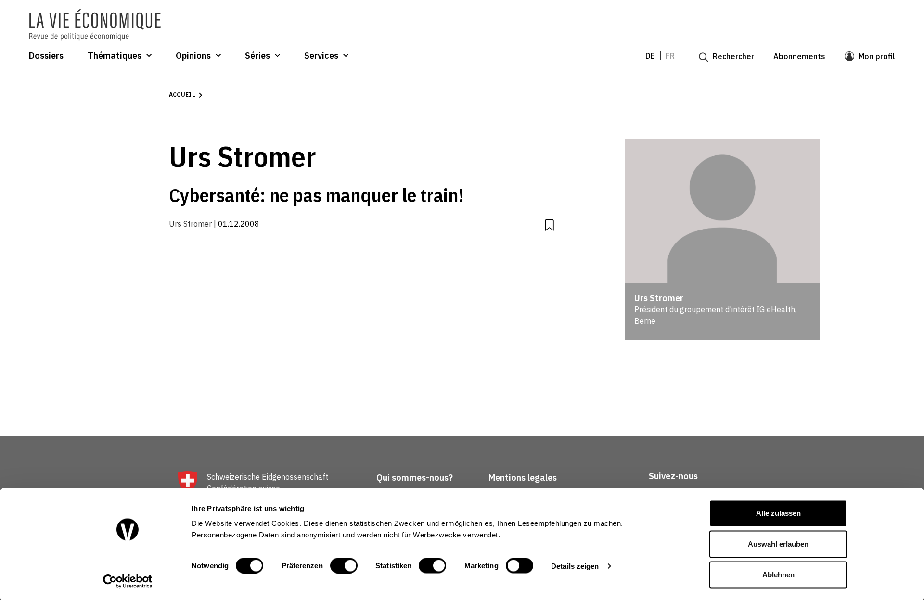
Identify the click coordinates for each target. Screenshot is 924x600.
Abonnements (799, 56)
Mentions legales (522, 477)
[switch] (344, 565)
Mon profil (877, 56)
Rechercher (733, 56)
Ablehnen (778, 575)
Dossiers (46, 56)
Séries (257, 56)
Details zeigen (575, 566)
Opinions (193, 56)
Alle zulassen (778, 513)
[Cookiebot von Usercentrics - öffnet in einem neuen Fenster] (128, 581)
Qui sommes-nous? (414, 477)
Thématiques (114, 56)
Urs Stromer (190, 224)
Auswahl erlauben (778, 544)
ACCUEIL (182, 94)
